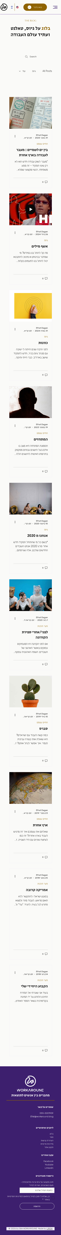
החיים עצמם (42, 143)
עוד (23, 71)
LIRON (50, 1228)
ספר (51, 1137)
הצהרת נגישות (47, 1140)
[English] (17, 7)
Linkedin (48, 1168)
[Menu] (55, 7)
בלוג (51, 1133)
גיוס (34, 71)
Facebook (48, 1161)
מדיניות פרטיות (46, 1144)
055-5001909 (46, 1113)
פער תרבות (42, 626)
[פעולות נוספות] (14, 136)
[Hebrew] (12, 7)
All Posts (47, 71)
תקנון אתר (48, 1147)
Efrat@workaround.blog (41, 1116)
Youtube (49, 1164)
